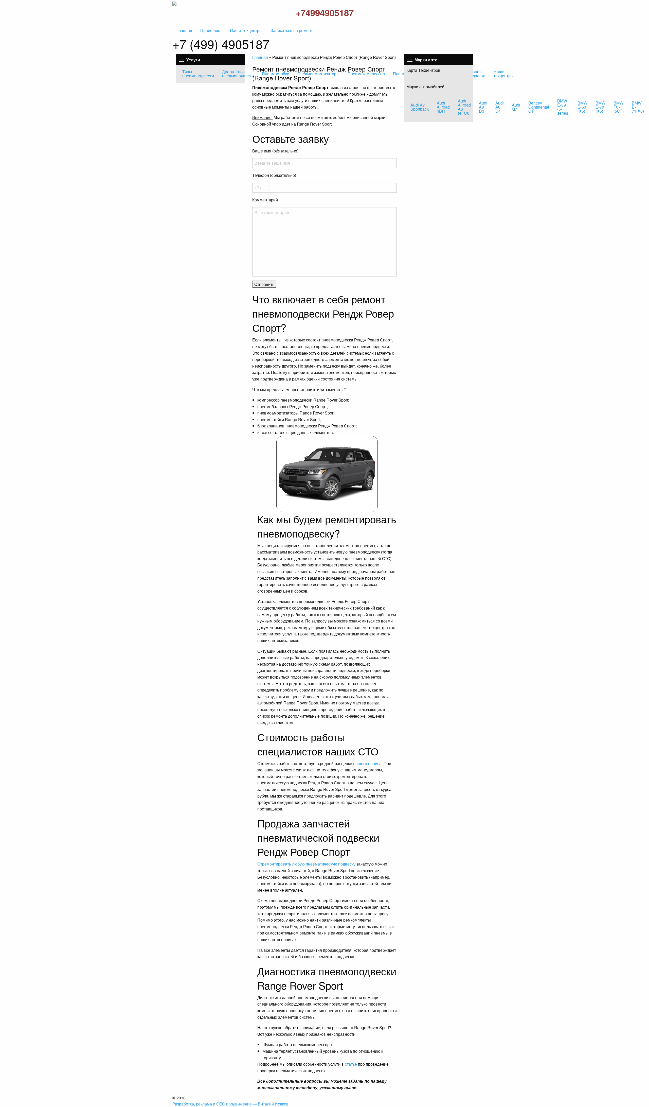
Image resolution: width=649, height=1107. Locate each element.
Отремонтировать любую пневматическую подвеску (306, 864)
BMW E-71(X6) (638, 107)
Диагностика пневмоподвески (238, 74)
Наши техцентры (504, 74)
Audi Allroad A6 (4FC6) (464, 107)
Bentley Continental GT (538, 107)
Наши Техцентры (246, 30)
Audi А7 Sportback (419, 107)
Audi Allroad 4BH (443, 107)
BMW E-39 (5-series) (563, 107)
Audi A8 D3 (483, 107)
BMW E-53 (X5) (582, 107)
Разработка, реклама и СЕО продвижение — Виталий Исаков (230, 1104)
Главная (184, 30)
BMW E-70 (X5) (600, 107)
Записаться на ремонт (292, 30)
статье (351, 1064)
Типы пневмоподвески (198, 74)
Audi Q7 (516, 107)
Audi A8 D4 (499, 107)
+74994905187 (325, 12)
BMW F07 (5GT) (619, 107)
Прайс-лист (211, 30)
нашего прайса (367, 763)
